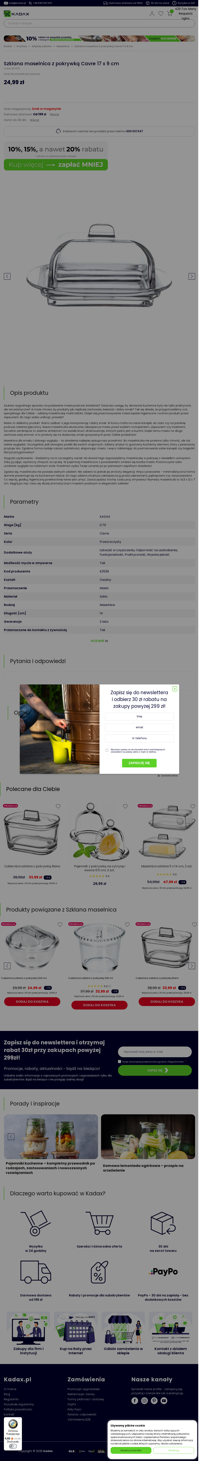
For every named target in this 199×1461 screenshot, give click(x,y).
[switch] (13, 1446)
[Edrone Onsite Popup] (99, 730)
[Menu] (19, 1419)
